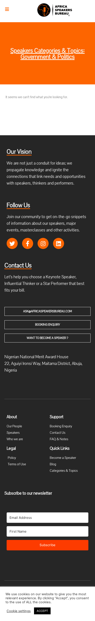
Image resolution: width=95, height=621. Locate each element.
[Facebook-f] (27, 243)
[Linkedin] (58, 243)
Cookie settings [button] (19, 611)
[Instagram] (43, 243)
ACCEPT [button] (42, 611)
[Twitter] (12, 243)
